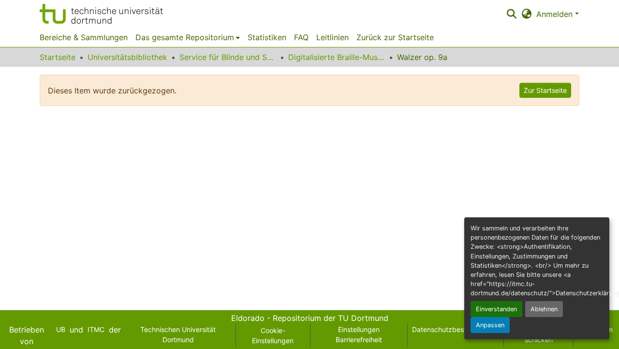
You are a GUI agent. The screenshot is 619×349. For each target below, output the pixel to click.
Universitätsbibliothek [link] (127, 57)
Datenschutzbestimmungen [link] (455, 329)
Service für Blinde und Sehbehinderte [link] (227, 57)
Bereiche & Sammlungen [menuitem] (84, 37)
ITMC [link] (96, 329)
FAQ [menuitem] (301, 37)
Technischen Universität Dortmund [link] (178, 334)
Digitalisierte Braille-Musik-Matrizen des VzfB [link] (336, 57)
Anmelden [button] (555, 14)
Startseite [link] (57, 57)
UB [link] (60, 329)
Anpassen (490, 325)
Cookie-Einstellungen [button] (273, 335)
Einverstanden (496, 309)
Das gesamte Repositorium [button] (184, 37)
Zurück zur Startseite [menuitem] (395, 37)
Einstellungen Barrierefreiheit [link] (359, 334)
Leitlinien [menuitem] (332, 37)
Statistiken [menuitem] (267, 37)
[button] (101, 14)
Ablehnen (544, 309)
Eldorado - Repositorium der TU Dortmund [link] (309, 318)
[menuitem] (187, 37)
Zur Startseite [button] (545, 90)
